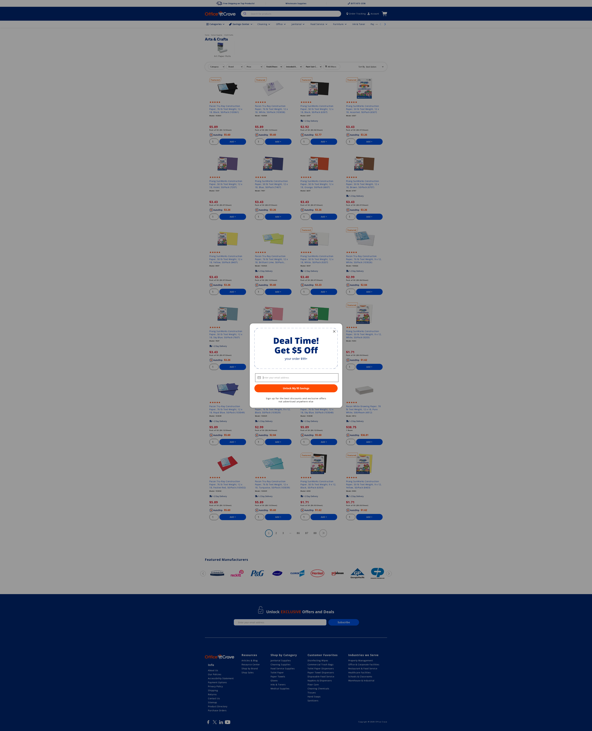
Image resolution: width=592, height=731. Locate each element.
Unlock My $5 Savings (296, 388)
